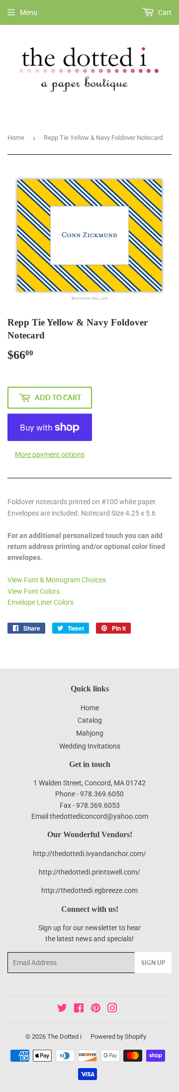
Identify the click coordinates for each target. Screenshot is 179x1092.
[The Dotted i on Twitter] (62, 1009)
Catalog (90, 720)
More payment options (50, 454)
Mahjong (89, 733)
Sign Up (153, 963)
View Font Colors (33, 591)
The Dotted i (64, 1036)
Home (15, 137)
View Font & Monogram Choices (56, 580)
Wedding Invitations (89, 746)
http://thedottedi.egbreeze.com (89, 890)
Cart (164, 12)
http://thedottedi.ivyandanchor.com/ (89, 854)
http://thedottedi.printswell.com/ (89, 872)
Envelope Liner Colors (40, 602)
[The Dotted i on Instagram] (112, 1009)
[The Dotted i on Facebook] (79, 1009)
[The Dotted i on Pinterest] (95, 1009)
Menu (28, 12)
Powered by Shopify (118, 1036)
